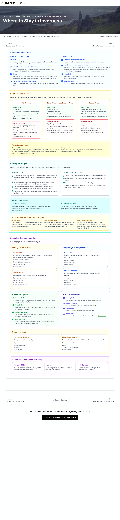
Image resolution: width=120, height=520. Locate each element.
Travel (23, 3)
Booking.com (96, 300)
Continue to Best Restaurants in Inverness (59, 417)
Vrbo (94, 305)
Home (5, 16)
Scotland (17, 16)
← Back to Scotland (60, 400)
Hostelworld (102, 316)
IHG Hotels (73, 310)
